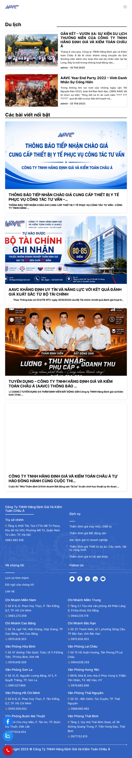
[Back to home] (12, 7)
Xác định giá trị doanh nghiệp (88, 540)
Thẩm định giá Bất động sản (87, 533)
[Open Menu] (125, 7)
